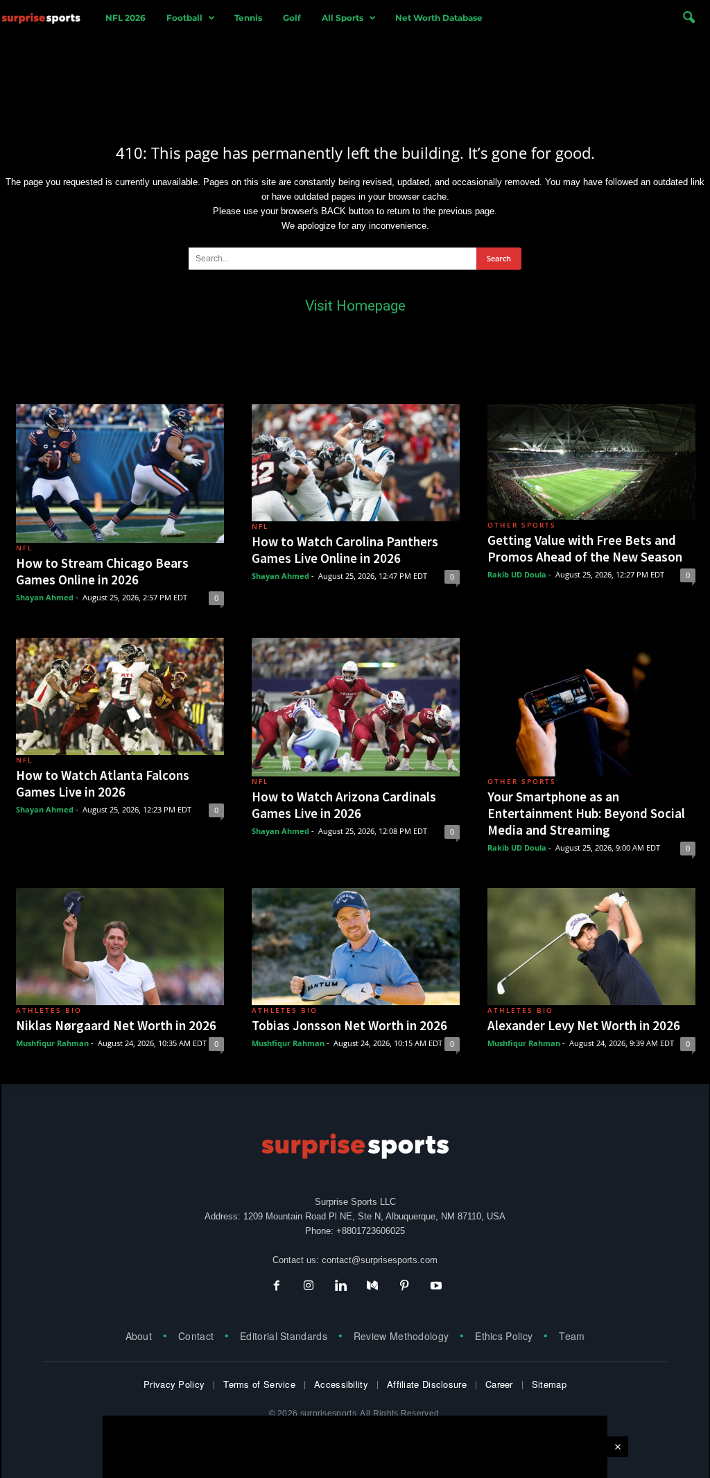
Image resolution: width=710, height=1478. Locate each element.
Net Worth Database (439, 17)
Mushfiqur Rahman (52, 1043)
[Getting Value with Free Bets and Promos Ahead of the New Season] (591, 462)
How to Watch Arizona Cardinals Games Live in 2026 (344, 804)
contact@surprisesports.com (380, 1260)
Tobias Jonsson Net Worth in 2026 (349, 1025)
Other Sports (521, 525)
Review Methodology (401, 1336)
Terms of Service (259, 1384)
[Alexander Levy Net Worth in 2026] (591, 946)
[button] (688, 18)
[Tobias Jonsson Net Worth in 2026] (356, 946)
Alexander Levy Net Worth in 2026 (583, 1025)
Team (572, 1336)
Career (499, 1384)
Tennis (248, 17)
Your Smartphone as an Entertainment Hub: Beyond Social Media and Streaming (586, 813)
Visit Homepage (355, 305)
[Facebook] (277, 1287)
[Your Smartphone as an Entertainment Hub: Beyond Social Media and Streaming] (591, 707)
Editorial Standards (283, 1336)
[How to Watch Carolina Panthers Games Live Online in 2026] (356, 462)
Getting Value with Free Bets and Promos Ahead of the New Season (584, 548)
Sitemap (549, 1384)
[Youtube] (434, 1287)
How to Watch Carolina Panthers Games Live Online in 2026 (345, 549)
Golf (292, 17)
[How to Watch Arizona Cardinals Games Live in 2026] (356, 707)
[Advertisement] (355, 78)
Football (184, 17)
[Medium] (372, 1287)
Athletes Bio (49, 1010)
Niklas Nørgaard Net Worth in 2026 (116, 1025)
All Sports (342, 17)
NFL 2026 (125, 17)
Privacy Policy (174, 1384)
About (139, 1336)
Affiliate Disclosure (427, 1384)
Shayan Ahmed (44, 597)
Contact (196, 1336)
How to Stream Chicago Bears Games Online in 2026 (102, 571)
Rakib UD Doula (516, 574)
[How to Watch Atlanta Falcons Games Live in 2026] (120, 696)
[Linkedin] (340, 1287)
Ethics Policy (503, 1336)
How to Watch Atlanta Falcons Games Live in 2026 (102, 783)
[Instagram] (308, 1287)
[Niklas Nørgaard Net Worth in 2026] (120, 946)
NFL (24, 548)
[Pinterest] (404, 1287)
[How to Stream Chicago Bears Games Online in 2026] (120, 473)
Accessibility (341, 1384)
